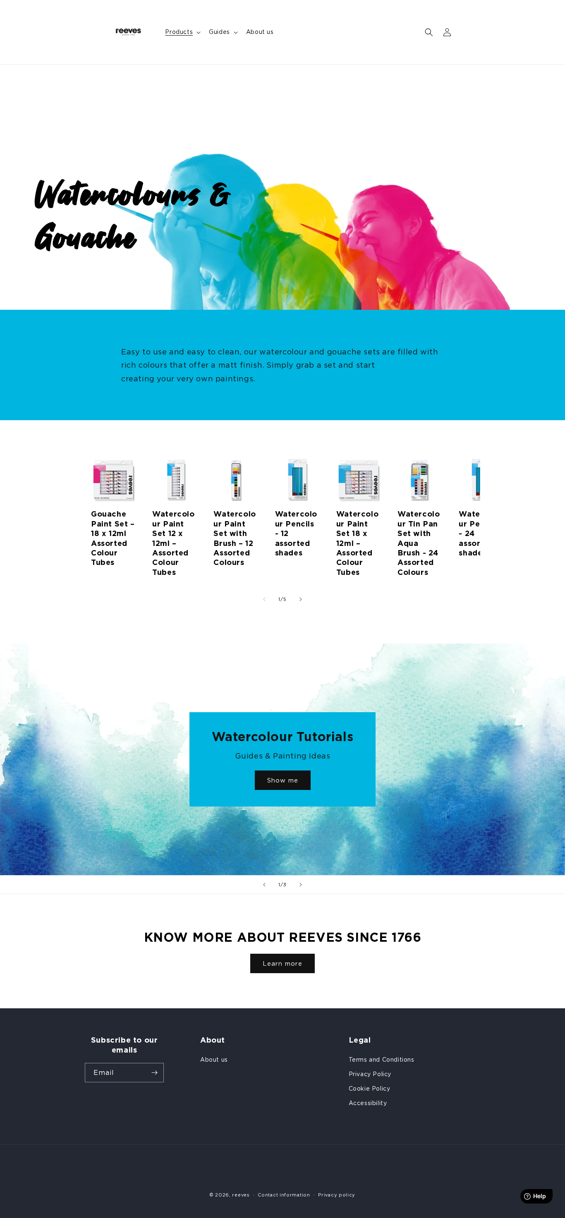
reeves (240, 1195)
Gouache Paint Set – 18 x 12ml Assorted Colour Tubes (113, 538)
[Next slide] (301, 885)
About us (214, 1059)
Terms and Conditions (381, 1059)
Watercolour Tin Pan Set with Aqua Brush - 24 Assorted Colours (418, 543)
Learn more (282, 963)
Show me (282, 780)
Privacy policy (336, 1195)
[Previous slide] (264, 885)
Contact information (284, 1195)
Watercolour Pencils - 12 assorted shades (296, 533)
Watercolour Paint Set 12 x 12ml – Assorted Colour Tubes (173, 543)
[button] (182, 32)
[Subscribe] (154, 1072)
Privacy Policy (370, 1073)
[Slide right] (301, 599)
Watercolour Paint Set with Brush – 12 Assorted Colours (234, 538)
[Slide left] (264, 599)
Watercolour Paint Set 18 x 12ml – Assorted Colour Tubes (357, 543)
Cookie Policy (369, 1088)
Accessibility (368, 1102)
